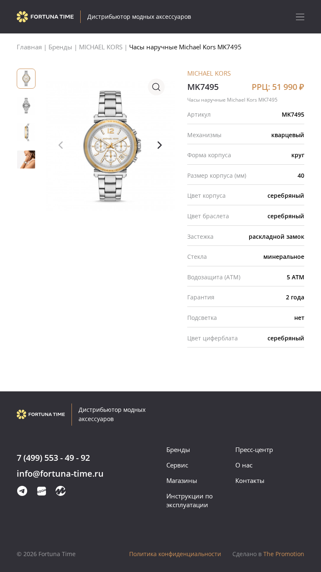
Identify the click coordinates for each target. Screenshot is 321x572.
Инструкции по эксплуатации (189, 500)
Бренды (178, 449)
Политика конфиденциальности (175, 554)
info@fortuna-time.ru (60, 474)
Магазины (181, 480)
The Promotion (268, 554)
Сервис (177, 465)
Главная (29, 47)
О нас (243, 465)
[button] (159, 145)
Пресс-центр (254, 449)
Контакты (250, 480)
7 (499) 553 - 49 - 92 (53, 458)
